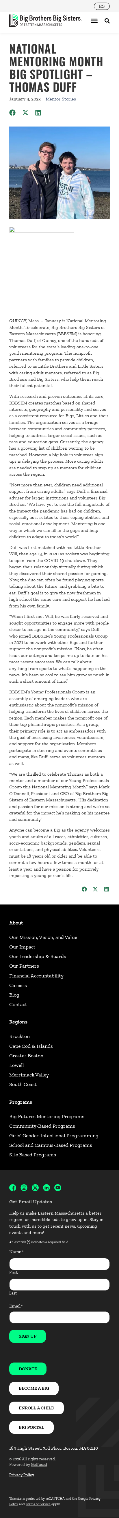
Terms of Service (38, 1504)
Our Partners (24, 966)
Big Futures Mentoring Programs (46, 1116)
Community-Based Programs (42, 1126)
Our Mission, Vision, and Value (43, 937)
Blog (14, 995)
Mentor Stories (61, 99)
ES (102, 6)
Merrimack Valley (29, 1075)
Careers (18, 985)
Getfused (39, 1464)
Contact (18, 1004)
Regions (18, 1022)
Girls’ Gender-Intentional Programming (53, 1135)
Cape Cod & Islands (31, 1046)
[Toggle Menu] (94, 21)
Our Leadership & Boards (37, 956)
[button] (12, 112)
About (16, 923)
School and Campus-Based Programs (50, 1145)
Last (13, 1293)
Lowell (16, 1065)
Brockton (19, 1036)
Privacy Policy (21, 1475)
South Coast (23, 1084)
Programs (20, 1102)
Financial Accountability (36, 976)
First (13, 1272)
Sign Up (27, 1336)
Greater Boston (26, 1055)
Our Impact (22, 947)
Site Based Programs (32, 1154)
